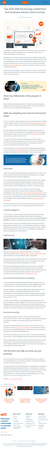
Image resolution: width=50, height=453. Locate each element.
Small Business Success (25, 17)
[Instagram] (10, 435)
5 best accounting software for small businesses (9, 400)
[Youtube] (8, 435)
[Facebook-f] (4, 435)
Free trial (25, 2)
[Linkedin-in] (1, 435)
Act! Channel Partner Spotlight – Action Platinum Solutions (25, 400)
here (31, 446)
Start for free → (4, 432)
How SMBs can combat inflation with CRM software (41, 400)
